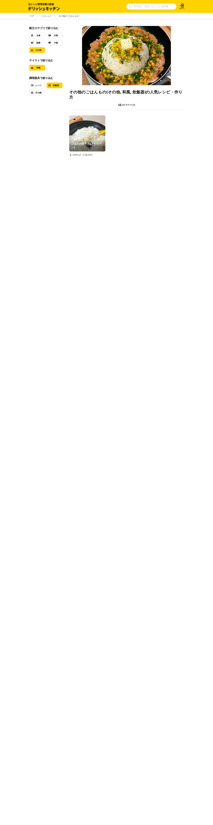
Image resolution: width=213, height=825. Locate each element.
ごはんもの (46, 16)
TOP (31, 16)
